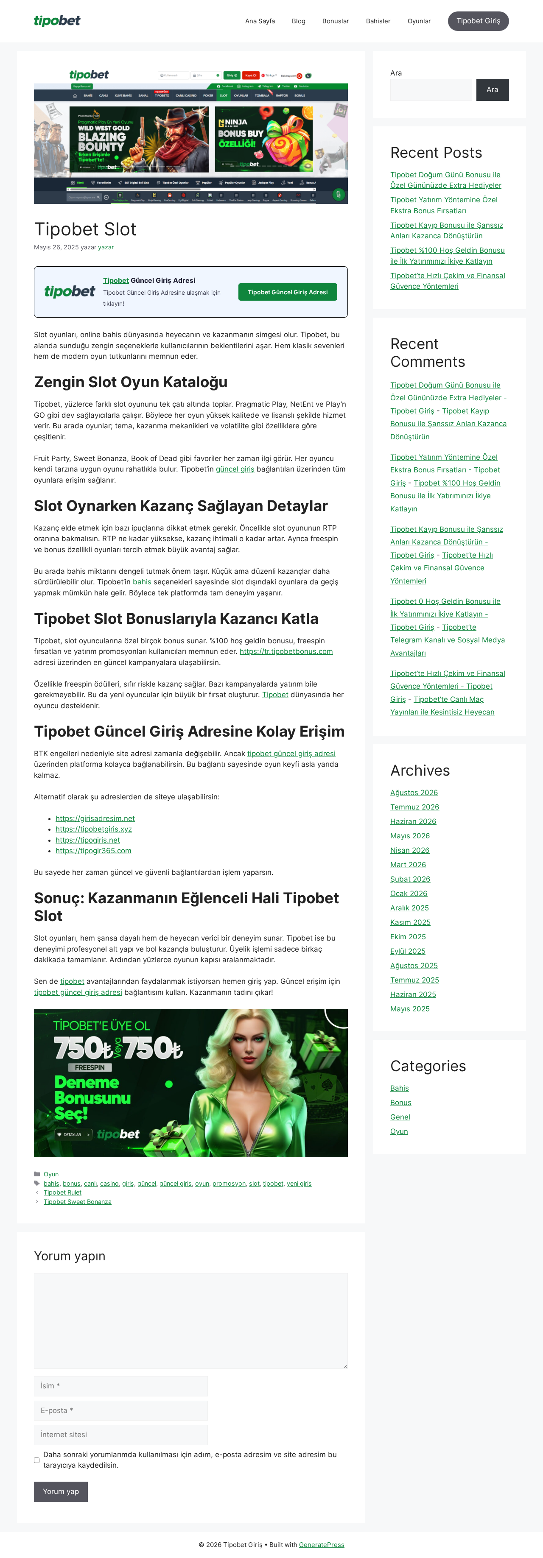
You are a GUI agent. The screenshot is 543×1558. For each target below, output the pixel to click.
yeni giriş (299, 1183)
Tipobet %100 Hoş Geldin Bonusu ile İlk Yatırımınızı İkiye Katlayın (445, 496)
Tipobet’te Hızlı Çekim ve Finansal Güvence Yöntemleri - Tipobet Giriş (447, 686)
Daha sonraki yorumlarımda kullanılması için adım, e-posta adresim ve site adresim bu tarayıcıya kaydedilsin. (190, 1460)
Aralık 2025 (409, 908)
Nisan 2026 (410, 850)
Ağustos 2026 (414, 792)
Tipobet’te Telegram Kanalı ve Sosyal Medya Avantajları (447, 640)
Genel (400, 1117)
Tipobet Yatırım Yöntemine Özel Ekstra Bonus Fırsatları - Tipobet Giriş (445, 470)
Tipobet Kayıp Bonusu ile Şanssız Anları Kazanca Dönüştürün (448, 424)
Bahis (399, 1088)
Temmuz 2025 (414, 980)
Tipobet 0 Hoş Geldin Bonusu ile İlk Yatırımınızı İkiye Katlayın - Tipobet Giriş (445, 614)
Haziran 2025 (413, 994)
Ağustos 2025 (414, 965)
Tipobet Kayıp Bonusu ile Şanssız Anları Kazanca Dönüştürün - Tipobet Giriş (446, 542)
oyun (202, 1183)
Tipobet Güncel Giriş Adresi (288, 292)
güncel (146, 1183)
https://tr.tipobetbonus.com (286, 651)
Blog (298, 21)
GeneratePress (321, 1545)
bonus (72, 1183)
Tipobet (116, 280)
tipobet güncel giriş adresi (291, 753)
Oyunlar (419, 21)
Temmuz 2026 (414, 807)
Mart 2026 (408, 864)
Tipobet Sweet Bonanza (78, 1201)
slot (254, 1183)
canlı (90, 1183)
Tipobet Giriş (478, 21)
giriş (128, 1183)
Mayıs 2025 (410, 1009)
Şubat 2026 (410, 879)
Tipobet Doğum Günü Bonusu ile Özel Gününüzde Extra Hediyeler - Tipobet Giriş (448, 398)
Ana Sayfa (260, 21)
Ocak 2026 (409, 893)
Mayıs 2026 (410, 836)
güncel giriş (235, 469)
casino (109, 1183)
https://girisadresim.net (95, 818)
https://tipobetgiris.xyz (94, 829)
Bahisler (378, 21)
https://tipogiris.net (88, 840)
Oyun (51, 1174)
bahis (142, 582)
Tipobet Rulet (62, 1192)
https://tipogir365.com (94, 850)
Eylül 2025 (407, 951)
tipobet (72, 981)
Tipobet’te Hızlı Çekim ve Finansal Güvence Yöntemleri (441, 568)
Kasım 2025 (410, 922)
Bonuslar (335, 21)
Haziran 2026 (413, 821)
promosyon (229, 1183)
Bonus (400, 1102)
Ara (396, 73)
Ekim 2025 (408, 937)
